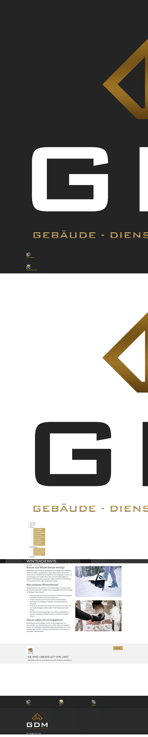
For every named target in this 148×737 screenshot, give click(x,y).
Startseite (33, 523)
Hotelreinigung (37, 531)
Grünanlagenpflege (38, 553)
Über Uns (32, 525)
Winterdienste (37, 555)
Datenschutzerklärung (106, 715)
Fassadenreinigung (38, 537)
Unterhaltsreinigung (39, 533)
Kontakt (32, 557)
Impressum (103, 713)
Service (32, 527)
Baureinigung (37, 539)
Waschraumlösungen (39, 549)
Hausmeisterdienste (39, 551)
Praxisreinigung (37, 529)
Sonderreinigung (38, 541)
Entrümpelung (37, 543)
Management (33, 547)
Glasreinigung (37, 535)
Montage (36, 545)
